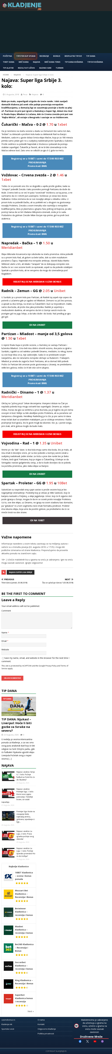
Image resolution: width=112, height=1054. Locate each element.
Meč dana (24, 62)
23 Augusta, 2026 (11, 734)
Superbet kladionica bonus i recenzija (24, 998)
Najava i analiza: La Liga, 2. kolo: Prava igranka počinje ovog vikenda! (25, 835)
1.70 (49, 124)
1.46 (60, 175)
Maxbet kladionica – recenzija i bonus (24, 929)
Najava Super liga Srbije (20, 572)
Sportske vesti (7, 1029)
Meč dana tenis (52, 62)
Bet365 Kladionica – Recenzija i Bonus (24, 947)
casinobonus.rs (8, 1019)
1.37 (47, 392)
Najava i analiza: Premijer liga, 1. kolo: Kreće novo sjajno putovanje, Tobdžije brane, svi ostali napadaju (17, 795)
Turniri (59, 68)
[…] (10, 758)
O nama (41, 1019)
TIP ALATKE (8, 68)
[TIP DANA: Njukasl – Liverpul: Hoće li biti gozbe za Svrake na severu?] (18, 706)
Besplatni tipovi (73, 56)
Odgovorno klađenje (47, 1029)
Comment (6, 610)
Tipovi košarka (95, 62)
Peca (25, 94)
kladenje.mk (6, 1024)
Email (4, 641)
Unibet (59, 290)
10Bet (62, 483)
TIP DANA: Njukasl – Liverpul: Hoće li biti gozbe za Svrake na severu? (16, 725)
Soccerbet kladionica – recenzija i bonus (24, 965)
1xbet (62, 124)
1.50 (46, 243)
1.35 (43, 443)
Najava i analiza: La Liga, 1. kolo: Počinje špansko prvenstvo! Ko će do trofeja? (25, 852)
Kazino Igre (45, 68)
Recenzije (44, 56)
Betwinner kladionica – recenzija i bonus (24, 911)
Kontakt (41, 1024)
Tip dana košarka (74, 62)
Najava (36, 62)
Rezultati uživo (26, 68)
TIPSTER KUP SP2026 (25, 56)
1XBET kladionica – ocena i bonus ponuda (24, 875)
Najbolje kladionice (19, 866)
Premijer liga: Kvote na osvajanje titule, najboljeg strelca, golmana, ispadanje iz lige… (25, 816)
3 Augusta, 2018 (12, 94)
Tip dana (9, 690)
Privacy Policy (51, 666)
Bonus (56, 56)
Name (4, 632)
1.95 (49, 483)
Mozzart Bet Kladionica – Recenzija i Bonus (24, 893)
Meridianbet (11, 247)
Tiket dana (8, 62)
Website (5, 649)
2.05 (46, 290)
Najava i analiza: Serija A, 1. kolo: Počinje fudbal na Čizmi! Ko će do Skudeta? (25, 776)
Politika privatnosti (46, 1033)
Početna (7, 56)
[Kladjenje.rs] (22, 9)
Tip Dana (90, 56)
